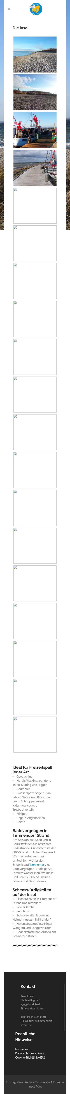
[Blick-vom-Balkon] (35, 395)
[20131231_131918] (35, 92)
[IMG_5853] (35, 508)
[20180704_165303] (35, 281)
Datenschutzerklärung (30, 1053)
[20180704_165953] (35, 319)
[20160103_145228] (35, 243)
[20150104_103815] (35, 130)
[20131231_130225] (35, 55)
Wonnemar (36, 864)
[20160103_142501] (35, 206)
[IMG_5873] (35, 621)
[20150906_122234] (35, 168)
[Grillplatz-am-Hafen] (35, 432)
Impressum (23, 1049)
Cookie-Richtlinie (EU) (30, 1057)
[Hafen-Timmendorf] (35, 470)
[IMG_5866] (35, 546)
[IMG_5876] (35, 659)
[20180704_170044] (35, 357)
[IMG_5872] (35, 583)
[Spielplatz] (35, 735)
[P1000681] (35, 697)
